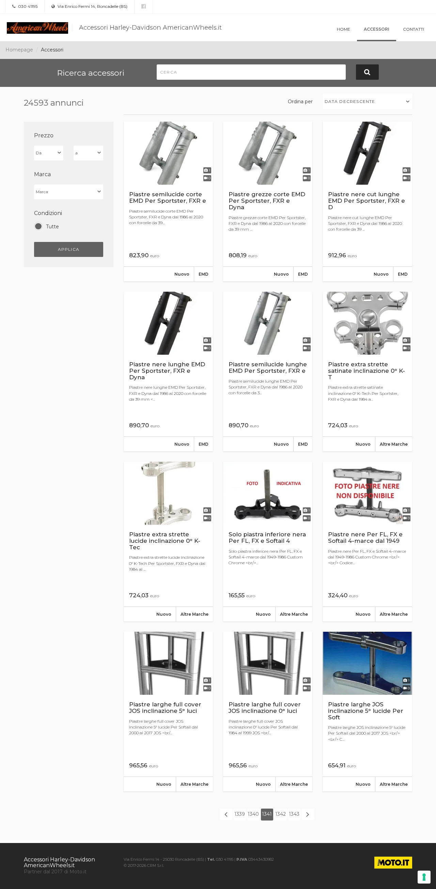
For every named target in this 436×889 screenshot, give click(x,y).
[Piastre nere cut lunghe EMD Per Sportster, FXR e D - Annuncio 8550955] (367, 201)
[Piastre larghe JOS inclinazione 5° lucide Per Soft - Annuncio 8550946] (367, 712)
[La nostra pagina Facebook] (143, 6)
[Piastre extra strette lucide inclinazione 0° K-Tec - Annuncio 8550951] (168, 542)
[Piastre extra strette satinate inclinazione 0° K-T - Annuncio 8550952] (367, 371)
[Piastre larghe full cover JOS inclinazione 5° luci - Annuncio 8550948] (168, 712)
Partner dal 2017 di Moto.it (55, 872)
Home (343, 29)
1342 (280, 814)
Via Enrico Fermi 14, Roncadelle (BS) (92, 6)
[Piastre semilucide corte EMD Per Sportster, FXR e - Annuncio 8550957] (168, 201)
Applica (68, 249)
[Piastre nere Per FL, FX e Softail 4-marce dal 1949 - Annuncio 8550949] (367, 542)
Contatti (413, 29)
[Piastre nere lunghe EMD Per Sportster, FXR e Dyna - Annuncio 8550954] (168, 371)
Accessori (376, 29)
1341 (267, 814)
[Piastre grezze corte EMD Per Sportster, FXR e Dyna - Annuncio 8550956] (267, 201)
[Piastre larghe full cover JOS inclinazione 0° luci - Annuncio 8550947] (267, 712)
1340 (253, 814)
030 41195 (27, 6)
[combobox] (367, 101)
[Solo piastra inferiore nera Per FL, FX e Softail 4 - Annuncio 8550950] (267, 542)
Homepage (19, 50)
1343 (294, 814)
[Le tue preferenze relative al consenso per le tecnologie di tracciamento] (424, 877)
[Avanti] (308, 814)
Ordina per (300, 101)
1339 (239, 814)
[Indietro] (226, 814)
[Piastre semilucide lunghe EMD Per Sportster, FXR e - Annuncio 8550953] (267, 371)
